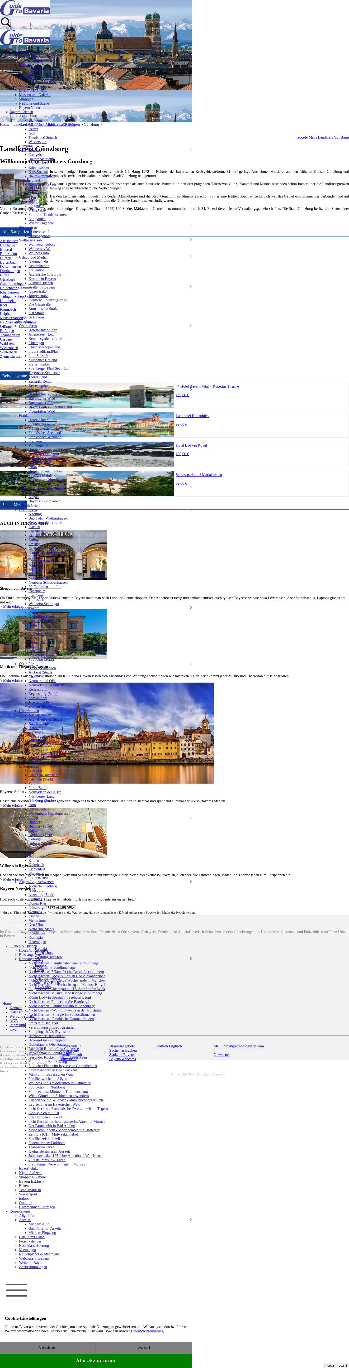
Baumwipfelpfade (41, 176)
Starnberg (35, 595)
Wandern (35, 120)
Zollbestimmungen (33, 1267)
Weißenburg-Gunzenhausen (49, 813)
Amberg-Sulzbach (42, 668)
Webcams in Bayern (34, 1258)
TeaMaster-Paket (41, 1147)
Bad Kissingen (39, 724)
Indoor (33, 189)
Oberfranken (28, 818)
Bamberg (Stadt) (40, 826)
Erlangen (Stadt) (40, 779)
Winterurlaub (28, 202)
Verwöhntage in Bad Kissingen (51, 1027)
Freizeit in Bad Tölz (43, 1023)
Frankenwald (38, 445)
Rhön (32, 467)
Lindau (33, 916)
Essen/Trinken (29, 1168)
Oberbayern (28, 326)
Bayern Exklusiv (31, 1181)
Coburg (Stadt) (39, 843)
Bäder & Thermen (42, 185)
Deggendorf (37, 612)
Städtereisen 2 (38, 232)
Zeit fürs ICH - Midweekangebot (53, 1134)
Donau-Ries (37, 903)
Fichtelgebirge (39, 424)
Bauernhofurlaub (41, 159)
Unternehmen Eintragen (37, 1207)
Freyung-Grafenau (42, 621)
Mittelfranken (29, 766)
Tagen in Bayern (31, 317)
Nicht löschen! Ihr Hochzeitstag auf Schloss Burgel (66, 985)
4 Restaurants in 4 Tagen (47, 1160)
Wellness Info (38, 253)
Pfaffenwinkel (39, 364)
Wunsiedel (36, 873)
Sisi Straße (36, 313)
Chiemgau (36, 343)
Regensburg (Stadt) (42, 694)
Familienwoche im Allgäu (47, 1079)
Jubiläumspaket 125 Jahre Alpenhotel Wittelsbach (65, 1156)
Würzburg (36, 758)
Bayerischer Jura (40, 403)
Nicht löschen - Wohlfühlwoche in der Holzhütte (64, 1010)
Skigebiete (36, 206)
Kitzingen (35, 732)
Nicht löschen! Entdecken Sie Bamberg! (58, 1002)
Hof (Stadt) (36, 856)
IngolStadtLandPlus (43, 351)
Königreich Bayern (42, 60)
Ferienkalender (30, 1241)
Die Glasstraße (39, 304)
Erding (33, 540)
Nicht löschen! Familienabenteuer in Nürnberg (63, 963)
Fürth (32, 783)
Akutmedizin (38, 262)
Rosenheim (36, 591)
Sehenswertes (29, 78)
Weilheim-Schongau (43, 604)
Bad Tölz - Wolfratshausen (48, 518)
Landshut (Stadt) (40, 634)
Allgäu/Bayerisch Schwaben (40, 488)
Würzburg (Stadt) (41, 762)
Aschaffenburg (39, 715)
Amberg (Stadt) (40, 672)
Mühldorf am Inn (41, 570)
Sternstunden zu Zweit (45, 1117)
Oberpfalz (26, 664)
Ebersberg (36, 531)
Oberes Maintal (40, 463)
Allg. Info (26, 1216)
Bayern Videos (30, 108)
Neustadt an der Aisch (44, 792)
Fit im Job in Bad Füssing (47, 1062)
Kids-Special (38, 172)
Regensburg (37, 689)
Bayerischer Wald (41, 398)
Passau (33, 638)
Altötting (35, 514)
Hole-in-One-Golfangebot (47, 1040)
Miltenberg (36, 741)
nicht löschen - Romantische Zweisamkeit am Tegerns (68, 1109)
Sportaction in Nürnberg (46, 1087)
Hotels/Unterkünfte (42, 330)
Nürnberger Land (41, 796)
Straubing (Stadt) (41, 659)
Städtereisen (28, 227)
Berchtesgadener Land (45, 339)
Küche (33, 73)
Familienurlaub (30, 150)
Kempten (35, 912)
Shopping (26, 99)
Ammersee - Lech (41, 334)
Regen (33, 647)
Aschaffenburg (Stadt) (45, 719)
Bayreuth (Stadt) (40, 835)
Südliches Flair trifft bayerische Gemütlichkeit (62, 1066)
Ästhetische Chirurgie (44, 274)
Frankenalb (36, 441)
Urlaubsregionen (21, 321)
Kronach (35, 860)
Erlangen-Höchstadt (43, 775)
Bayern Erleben (21, 112)
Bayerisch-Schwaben (44, 501)
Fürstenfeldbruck (41, 548)
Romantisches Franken (45, 471)
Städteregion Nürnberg (45, 480)
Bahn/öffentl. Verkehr (44, 1228)
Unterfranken (29, 711)
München (35, 574)
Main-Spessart (39, 736)
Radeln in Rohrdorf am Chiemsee (53, 1049)
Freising (34, 544)
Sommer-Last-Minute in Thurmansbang (58, 1091)
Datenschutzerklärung (147, 1331)
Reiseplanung (19, 1211)
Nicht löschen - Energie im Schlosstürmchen (61, 1014)
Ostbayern (26, 390)
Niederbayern (29, 608)
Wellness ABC (39, 249)
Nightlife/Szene (30, 1173)
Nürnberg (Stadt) (41, 801)
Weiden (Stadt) (39, 706)
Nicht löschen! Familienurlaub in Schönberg (61, 1006)
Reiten (33, 129)
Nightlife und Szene (34, 103)
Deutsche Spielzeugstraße (47, 300)
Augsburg (35, 890)
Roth (32, 805)
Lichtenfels (36, 869)
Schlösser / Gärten (42, 82)
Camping (26, 146)
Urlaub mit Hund (32, 1237)
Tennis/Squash (30, 1190)
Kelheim (34, 625)
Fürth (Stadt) (37, 788)
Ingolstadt (35, 557)
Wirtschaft (26, 86)
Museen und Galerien (35, 95)
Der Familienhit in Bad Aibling (51, 1126)
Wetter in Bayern (31, 1263)
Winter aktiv (37, 210)
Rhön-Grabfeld (39, 745)
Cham (33, 676)
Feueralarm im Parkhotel (46, 1143)
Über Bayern (19, 52)
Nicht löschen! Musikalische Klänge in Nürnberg (65, 993)
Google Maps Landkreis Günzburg (323, 137)
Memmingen (37, 920)
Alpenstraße (37, 291)
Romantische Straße (43, 309)
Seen (32, 197)
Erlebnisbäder (38, 167)
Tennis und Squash (42, 137)
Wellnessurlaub (30, 240)
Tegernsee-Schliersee (44, 373)
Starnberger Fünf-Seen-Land (49, 368)
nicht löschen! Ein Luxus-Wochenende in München (67, 980)
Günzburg (36, 908)
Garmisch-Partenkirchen (46, 552)
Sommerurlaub (30, 180)
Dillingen (35, 899)
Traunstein (36, 599)
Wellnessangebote (41, 244)
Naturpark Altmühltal (44, 458)
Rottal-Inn (36, 651)
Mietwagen (27, 1250)
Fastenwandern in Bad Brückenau (54, 1070)
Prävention (36, 270)
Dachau (34, 527)
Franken (25, 416)
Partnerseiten (38, 878)
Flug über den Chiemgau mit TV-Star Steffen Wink (66, 989)
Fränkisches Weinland (44, 437)
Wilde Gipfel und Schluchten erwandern (58, 1096)
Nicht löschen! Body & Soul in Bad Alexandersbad (66, 976)
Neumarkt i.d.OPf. (42, 681)
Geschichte (27, 56)
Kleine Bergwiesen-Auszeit (49, 1151)
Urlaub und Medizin (34, 257)
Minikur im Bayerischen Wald (51, 1074)
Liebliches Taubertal (43, 454)
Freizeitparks (38, 163)
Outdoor (34, 193)
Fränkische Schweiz (43, 428)
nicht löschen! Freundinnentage (51, 967)
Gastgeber (36, 155)
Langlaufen (37, 219)
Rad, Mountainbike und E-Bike (52, 125)
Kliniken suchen (40, 283)
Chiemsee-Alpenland (44, 347)
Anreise (25, 1220)
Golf (31, 133)
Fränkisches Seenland (44, 433)
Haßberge (35, 450)
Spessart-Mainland (42, 475)
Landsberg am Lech (43, 561)
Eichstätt (34, 535)
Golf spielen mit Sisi (43, 1113)
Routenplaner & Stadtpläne (39, 1254)
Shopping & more (32, 1177)
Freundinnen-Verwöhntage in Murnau (56, 1164)
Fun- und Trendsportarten (47, 214)
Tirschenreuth (38, 702)
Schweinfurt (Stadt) (43, 753)
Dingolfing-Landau (42, 617)
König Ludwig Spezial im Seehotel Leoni (59, 997)
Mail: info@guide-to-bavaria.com (239, 1046)
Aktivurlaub (28, 116)
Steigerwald (37, 484)
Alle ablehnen (48, 1347)
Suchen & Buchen (23, 946)
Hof (31, 852)
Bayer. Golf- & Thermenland (50, 407)
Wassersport (37, 142)
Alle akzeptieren (96, 1360)
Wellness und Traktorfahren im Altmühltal (59, 1083)
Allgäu (33, 497)
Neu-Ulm (35, 925)
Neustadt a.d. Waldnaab (46, 685)
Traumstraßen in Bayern (37, 287)
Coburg (34, 839)
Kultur (24, 65)
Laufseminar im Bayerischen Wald (54, 1104)
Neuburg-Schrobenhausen (48, 582)
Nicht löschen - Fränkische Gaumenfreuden (61, 1019)
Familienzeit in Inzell (44, 1139)
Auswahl (144, 1347)
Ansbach (35, 771)
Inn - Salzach (38, 356)
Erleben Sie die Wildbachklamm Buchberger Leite (66, 1100)
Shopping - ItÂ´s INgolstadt (49, 1032)
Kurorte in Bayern (42, 279)
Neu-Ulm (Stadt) (41, 929)
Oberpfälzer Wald (41, 411)
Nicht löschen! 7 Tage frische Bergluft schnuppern (66, 972)
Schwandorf (37, 698)
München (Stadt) (41, 578)
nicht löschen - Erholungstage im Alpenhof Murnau (66, 1121)
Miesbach (35, 565)
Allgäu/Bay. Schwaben (36, 882)
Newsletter (222, 1055)
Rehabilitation (38, 266)
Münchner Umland (42, 360)
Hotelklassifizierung (34, 1245)
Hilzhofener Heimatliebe (46, 1036)
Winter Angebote (41, 223)
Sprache (34, 69)
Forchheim (36, 848)
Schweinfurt (37, 749)
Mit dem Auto (38, 1224)
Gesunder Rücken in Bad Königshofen (57, 1057)
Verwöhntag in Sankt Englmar (51, 1053)
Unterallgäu (37, 942)
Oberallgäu (36, 933)
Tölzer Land (37, 377)
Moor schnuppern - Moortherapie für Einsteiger (63, 1130)
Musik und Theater (33, 90)
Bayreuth (35, 831)
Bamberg (35, 822)
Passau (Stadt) (39, 642)
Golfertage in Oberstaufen (47, 1044)
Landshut (35, 629)
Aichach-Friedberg (42, 886)
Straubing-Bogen (41, 655)
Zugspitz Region (40, 381)
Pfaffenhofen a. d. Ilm (44, 587)
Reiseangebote (39, 236)
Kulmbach (36, 865)
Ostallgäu (35, 937)
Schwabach (37, 809)
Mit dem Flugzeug (42, 1233)
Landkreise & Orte (23, 505)
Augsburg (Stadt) (41, 895)
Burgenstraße (38, 296)
